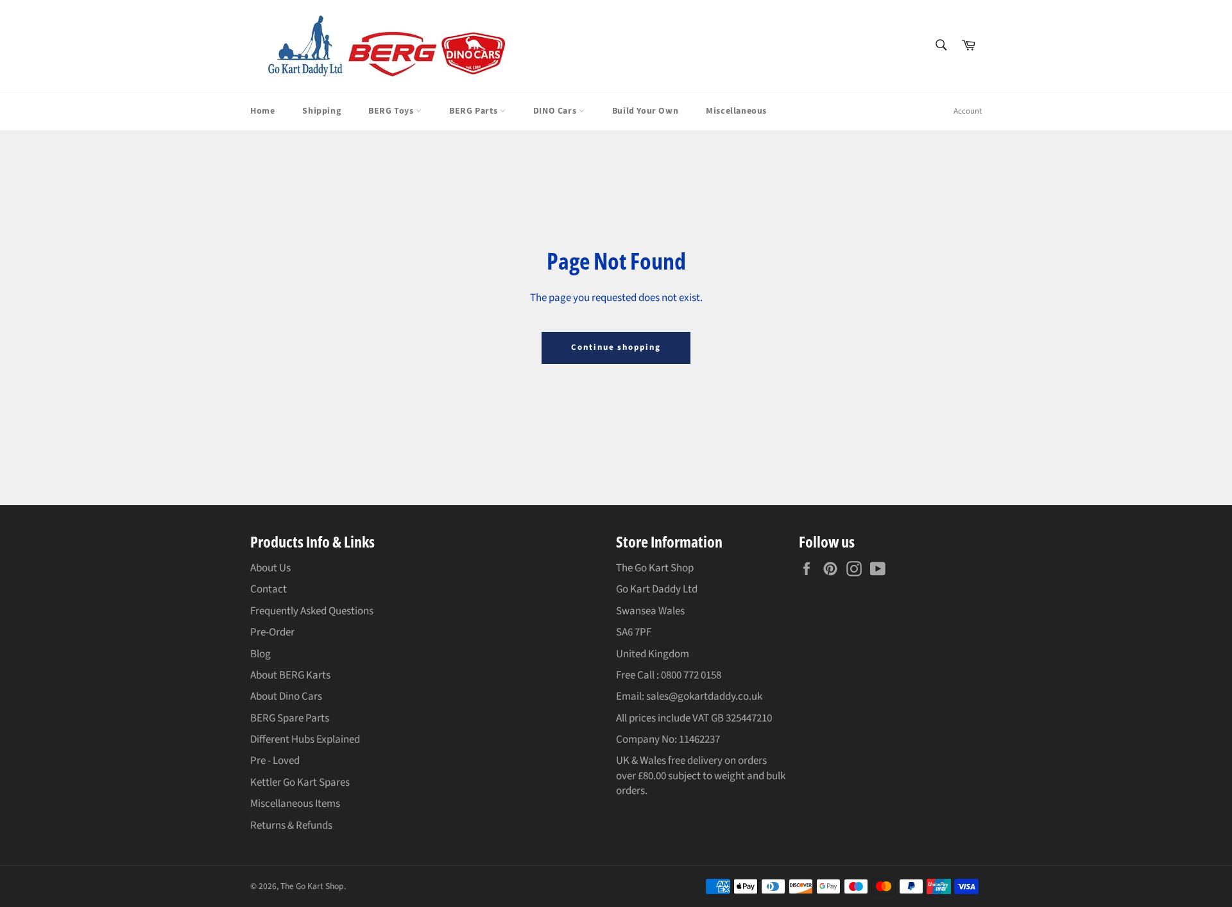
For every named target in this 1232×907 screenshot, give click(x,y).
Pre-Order (272, 632)
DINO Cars (556, 111)
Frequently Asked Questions (311, 611)
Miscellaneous (736, 111)
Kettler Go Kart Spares (300, 782)
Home (262, 111)
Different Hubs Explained (305, 739)
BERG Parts (474, 111)
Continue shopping (616, 347)
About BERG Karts (290, 675)
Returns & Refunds (291, 825)
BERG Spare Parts (289, 718)
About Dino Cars (286, 696)
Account (968, 111)
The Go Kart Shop (312, 886)
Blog (260, 654)
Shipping (321, 111)
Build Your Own (645, 111)
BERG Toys (392, 111)
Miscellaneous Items (295, 803)
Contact (268, 589)
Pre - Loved (275, 760)
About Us (270, 568)
